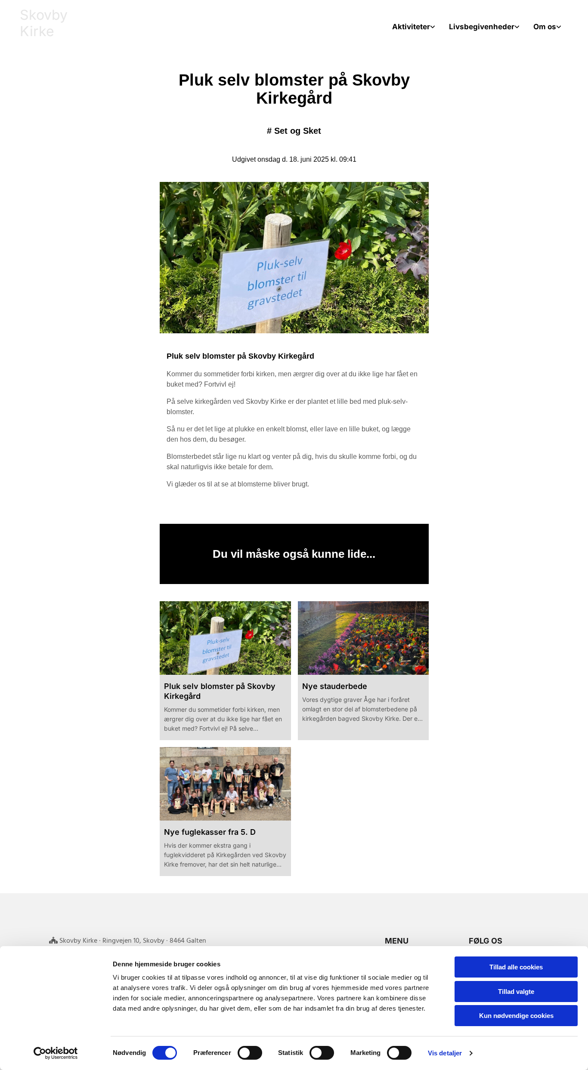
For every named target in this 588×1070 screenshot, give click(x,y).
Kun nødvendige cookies (516, 1015)
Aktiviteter (411, 26)
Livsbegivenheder (481, 26)
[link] (413, 26)
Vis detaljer (445, 1053)
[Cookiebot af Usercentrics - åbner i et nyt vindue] (55, 1053)
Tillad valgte (516, 991)
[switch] (250, 1053)
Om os (544, 26)
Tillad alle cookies (516, 967)
